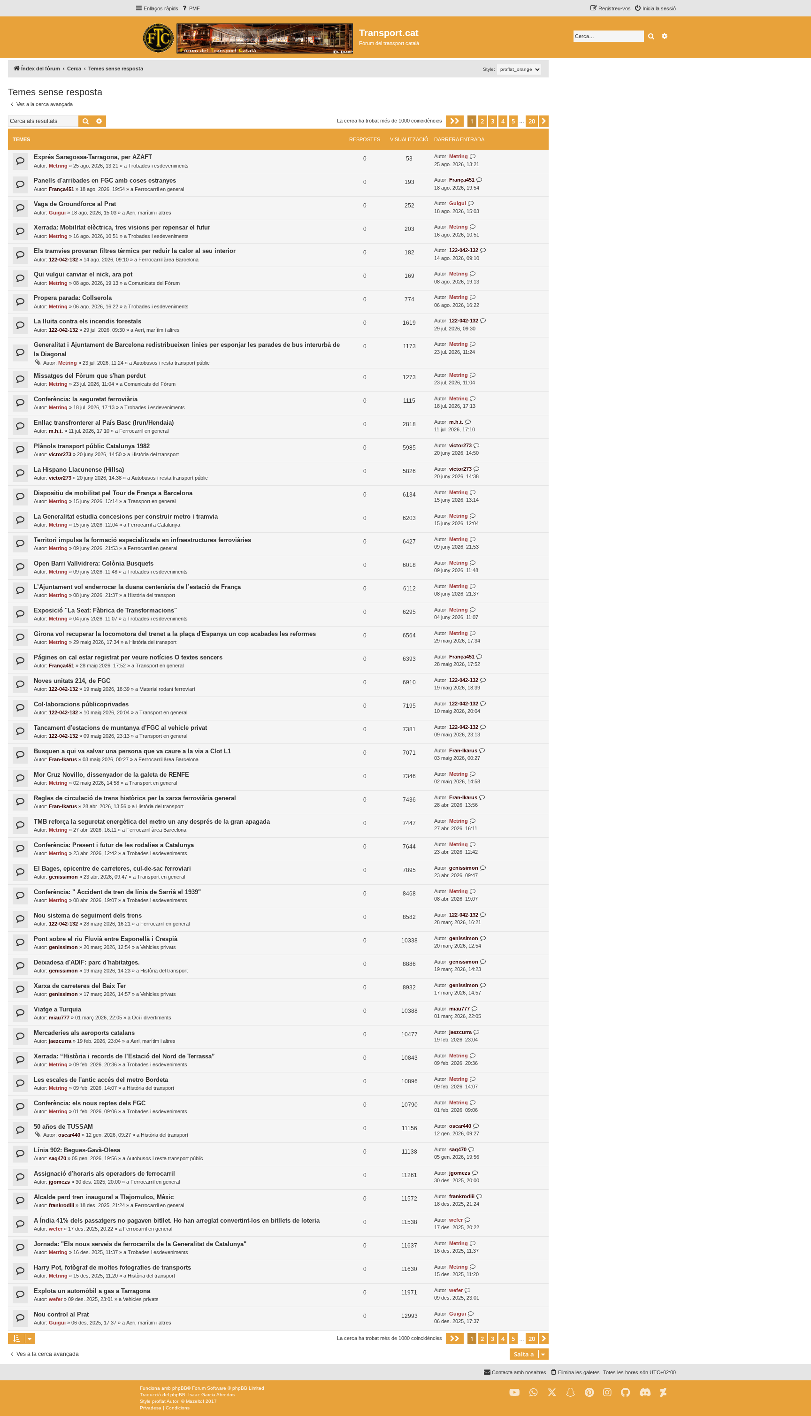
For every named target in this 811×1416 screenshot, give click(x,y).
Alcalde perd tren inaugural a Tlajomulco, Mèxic (104, 1197)
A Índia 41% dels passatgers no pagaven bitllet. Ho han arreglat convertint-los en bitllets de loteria (177, 1220)
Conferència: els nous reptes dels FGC (89, 1103)
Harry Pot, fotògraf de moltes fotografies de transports (112, 1267)
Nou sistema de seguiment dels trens (88, 915)
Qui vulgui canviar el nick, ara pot (83, 274)
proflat (159, 1401)
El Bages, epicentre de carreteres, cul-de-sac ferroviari (112, 868)
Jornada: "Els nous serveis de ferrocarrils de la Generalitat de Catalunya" (140, 1244)
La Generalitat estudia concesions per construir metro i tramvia (126, 516)
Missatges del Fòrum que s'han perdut (89, 375)
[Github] (625, 1393)
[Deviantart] (663, 1393)
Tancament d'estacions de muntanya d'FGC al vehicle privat (120, 727)
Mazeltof (195, 1401)
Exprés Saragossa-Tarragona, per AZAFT (93, 157)
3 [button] (492, 121)
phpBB (179, 1388)
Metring (58, 165)
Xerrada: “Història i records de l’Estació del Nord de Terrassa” (124, 1056)
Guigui (57, 212)
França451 (61, 189)
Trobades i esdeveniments (158, 165)
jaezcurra (60, 1041)
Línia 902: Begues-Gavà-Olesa (77, 1150)
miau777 (59, 1017)
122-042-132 (63, 259)
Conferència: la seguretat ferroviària (86, 399)
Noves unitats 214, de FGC (72, 680)
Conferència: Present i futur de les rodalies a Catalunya (114, 845)
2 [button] (482, 121)
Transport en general (152, 501)
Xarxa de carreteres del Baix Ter (80, 985)
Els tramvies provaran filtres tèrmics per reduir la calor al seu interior (135, 250)
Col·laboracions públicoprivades (81, 704)
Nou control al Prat (61, 1314)
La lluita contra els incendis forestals (87, 321)
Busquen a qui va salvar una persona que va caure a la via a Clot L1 (132, 751)
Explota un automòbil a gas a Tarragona (92, 1290)
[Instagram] (607, 1393)
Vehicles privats (158, 947)
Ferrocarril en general (159, 189)
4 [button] (503, 121)
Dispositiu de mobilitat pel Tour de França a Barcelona (113, 493)
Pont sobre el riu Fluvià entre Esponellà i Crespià (105, 938)
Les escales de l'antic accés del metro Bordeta (101, 1079)
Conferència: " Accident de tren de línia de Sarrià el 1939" (117, 892)
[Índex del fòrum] (247, 37)
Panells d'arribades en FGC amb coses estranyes (105, 180)
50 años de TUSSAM (63, 1126)
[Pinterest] (589, 1393)
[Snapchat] (571, 1393)
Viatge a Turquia (57, 1009)
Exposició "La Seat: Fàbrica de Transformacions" (105, 610)
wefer (55, 1229)
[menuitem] (190, 8)
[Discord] (645, 1393)
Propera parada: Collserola (73, 297)
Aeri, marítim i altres (148, 212)
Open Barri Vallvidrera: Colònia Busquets (93, 563)
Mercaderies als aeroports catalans (84, 1032)
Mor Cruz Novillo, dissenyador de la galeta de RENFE (111, 774)
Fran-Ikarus (63, 759)
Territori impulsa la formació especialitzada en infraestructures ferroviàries (142, 539)
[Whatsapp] (533, 1393)
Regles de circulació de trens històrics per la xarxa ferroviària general (135, 798)
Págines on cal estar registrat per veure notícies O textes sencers (128, 657)
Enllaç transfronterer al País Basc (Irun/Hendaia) (104, 422)
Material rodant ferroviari (167, 689)
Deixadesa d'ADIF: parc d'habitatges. (87, 962)
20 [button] (531, 121)
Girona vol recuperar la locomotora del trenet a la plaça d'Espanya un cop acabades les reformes (175, 633)
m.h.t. (56, 431)
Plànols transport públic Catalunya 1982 (92, 446)
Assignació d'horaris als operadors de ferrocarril (104, 1173)
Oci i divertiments (151, 1017)
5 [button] (513, 121)
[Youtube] (514, 1393)
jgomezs (59, 1182)
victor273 (60, 454)
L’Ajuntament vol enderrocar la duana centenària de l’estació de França (137, 586)
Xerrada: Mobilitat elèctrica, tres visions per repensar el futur (122, 227)
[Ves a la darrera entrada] (472, 157)
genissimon (63, 877)
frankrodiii (61, 1205)
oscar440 (69, 1135)
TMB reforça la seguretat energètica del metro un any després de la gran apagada (152, 821)
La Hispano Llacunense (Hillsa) (79, 469)
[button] (455, 121)
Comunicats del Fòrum (154, 283)
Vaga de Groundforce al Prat (75, 203)
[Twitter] (552, 1393)
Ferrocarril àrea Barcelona (168, 259)
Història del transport (155, 454)
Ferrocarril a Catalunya (154, 525)
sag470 (57, 1158)
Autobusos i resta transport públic (171, 363)
